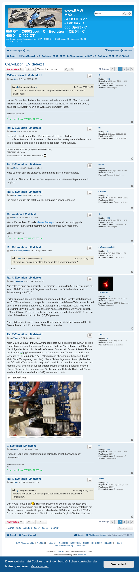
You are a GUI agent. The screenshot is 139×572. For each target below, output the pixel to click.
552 (108, 79)
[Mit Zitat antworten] (89, 76)
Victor (101, 334)
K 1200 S (41, 543)
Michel (101, 164)
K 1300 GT (51, 543)
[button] (112, 69)
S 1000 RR (88, 543)
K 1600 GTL (75, 543)
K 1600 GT (63, 543)
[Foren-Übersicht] (35, 17)
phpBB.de (82, 555)
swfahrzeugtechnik (106, 247)
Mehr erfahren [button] (40, 566)
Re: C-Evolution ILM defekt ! (25, 127)
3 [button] (124, 69)
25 (108, 132)
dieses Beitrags (45, 222)
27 (108, 168)
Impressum (80, 545)
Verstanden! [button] (118, 564)
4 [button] (128, 69)
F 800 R (118, 543)
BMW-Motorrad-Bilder (25, 543)
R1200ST (108, 543)
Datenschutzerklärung (63, 545)
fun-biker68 (103, 292)
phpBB (60, 551)
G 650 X (98, 543)
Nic (17, 87)
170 (108, 296)
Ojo (100, 75)
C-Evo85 (102, 192)
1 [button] (116, 69)
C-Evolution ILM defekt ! (24, 64)
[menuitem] (26, 51)
